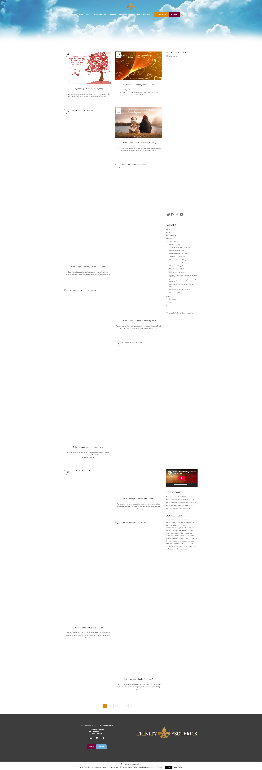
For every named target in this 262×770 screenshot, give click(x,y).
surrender (169, 546)
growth (168, 538)
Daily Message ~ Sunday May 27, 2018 (88, 627)
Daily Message (171, 235)
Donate (174, 14)
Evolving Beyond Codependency (179, 289)
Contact (168, 306)
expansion (187, 533)
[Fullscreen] (196, 484)
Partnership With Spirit (176, 250)
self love (169, 543)
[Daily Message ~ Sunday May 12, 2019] (87, 68)
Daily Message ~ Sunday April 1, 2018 (138, 679)
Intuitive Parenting (175, 292)
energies (190, 530)
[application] (182, 478)
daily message (176, 530)
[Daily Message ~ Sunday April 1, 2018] (138, 597)
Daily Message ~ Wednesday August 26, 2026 (181, 502)
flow (181, 535)
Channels (169, 238)
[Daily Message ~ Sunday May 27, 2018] (87, 546)
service (176, 543)
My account (173, 299)
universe (179, 549)
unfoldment (170, 549)
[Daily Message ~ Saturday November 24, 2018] (87, 185)
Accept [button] (168, 767)
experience (170, 535)
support (190, 543)
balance (169, 525)
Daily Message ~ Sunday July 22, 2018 (88, 447)
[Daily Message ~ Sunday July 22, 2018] (87, 365)
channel (176, 525)
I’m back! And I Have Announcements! (178, 509)
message (173, 541)
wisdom (185, 549)
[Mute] (194, 485)
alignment (179, 520)
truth (180, 546)
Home (168, 229)
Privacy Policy (177, 767)
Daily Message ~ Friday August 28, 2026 (179, 496)
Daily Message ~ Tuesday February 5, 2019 (138, 85)
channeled (183, 525)
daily (168, 530)
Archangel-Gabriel (173, 522)
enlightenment (177, 533)
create (184, 528)
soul (185, 543)
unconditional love (190, 546)
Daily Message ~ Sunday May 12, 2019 (88, 89)
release (191, 541)
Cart (170, 302)
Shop (168, 296)
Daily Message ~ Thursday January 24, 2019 (139, 143)
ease (184, 530)
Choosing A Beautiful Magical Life (180, 260)
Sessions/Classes (172, 241)
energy (168, 533)
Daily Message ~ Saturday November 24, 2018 (88, 267)
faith (177, 535)
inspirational (189, 538)
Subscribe (161, 14)
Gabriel (186, 535)
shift (181, 543)
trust (176, 546)
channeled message (173, 528)
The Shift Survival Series (177, 269)
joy (196, 538)
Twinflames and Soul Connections (180, 247)
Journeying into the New (177, 263)
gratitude (193, 535)
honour (181, 538)
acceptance (170, 520)
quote (185, 541)
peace (180, 541)
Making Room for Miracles (177, 272)
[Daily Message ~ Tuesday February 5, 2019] (138, 66)
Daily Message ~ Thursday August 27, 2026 (180, 499)
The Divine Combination (177, 257)
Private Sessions (174, 244)
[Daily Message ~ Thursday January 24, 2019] (138, 122)
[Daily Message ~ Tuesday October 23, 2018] (138, 239)
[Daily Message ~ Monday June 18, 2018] (138, 417)
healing (175, 538)
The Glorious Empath (176, 266)
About (168, 232)
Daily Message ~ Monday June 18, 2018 (138, 499)
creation (191, 528)
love (167, 541)
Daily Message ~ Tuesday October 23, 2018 (139, 321)
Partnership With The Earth (178, 253)
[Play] (168, 484)
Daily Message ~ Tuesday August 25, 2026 (180, 505)
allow (186, 520)
